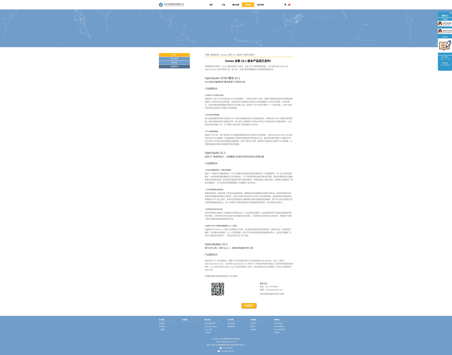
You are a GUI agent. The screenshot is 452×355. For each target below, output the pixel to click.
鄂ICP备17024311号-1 (229, 342)
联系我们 (249, 306)
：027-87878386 (227, 348)
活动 (174, 55)
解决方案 (235, 5)
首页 (211, 5)
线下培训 (174, 59)
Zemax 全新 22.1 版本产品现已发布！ (238, 55)
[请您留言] (445, 45)
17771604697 (445, 65)
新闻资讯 (174, 66)
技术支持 (260, 5)
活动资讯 (248, 5)
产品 (223, 5)
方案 (207, 55)
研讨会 (174, 63)
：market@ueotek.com (227, 351)
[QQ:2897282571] (285, 3)
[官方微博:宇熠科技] (289, 3)
